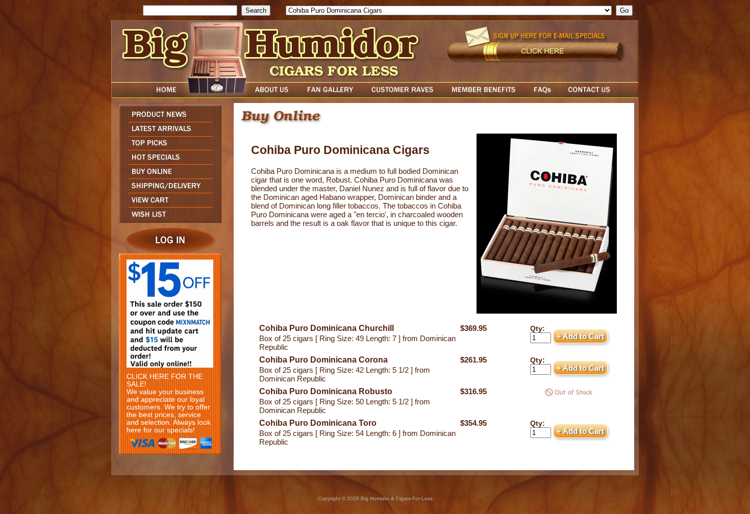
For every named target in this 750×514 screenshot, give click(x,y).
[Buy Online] (167, 175)
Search (129, 10)
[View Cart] (167, 204)
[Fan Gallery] (329, 95)
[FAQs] (542, 95)
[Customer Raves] (403, 95)
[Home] (147, 95)
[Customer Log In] (167, 250)
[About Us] (274, 95)
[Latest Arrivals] (167, 133)
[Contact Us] (599, 95)
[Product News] (167, 119)
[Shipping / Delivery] (167, 190)
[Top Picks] (167, 147)
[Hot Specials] (167, 161)
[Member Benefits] (483, 95)
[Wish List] (167, 220)
